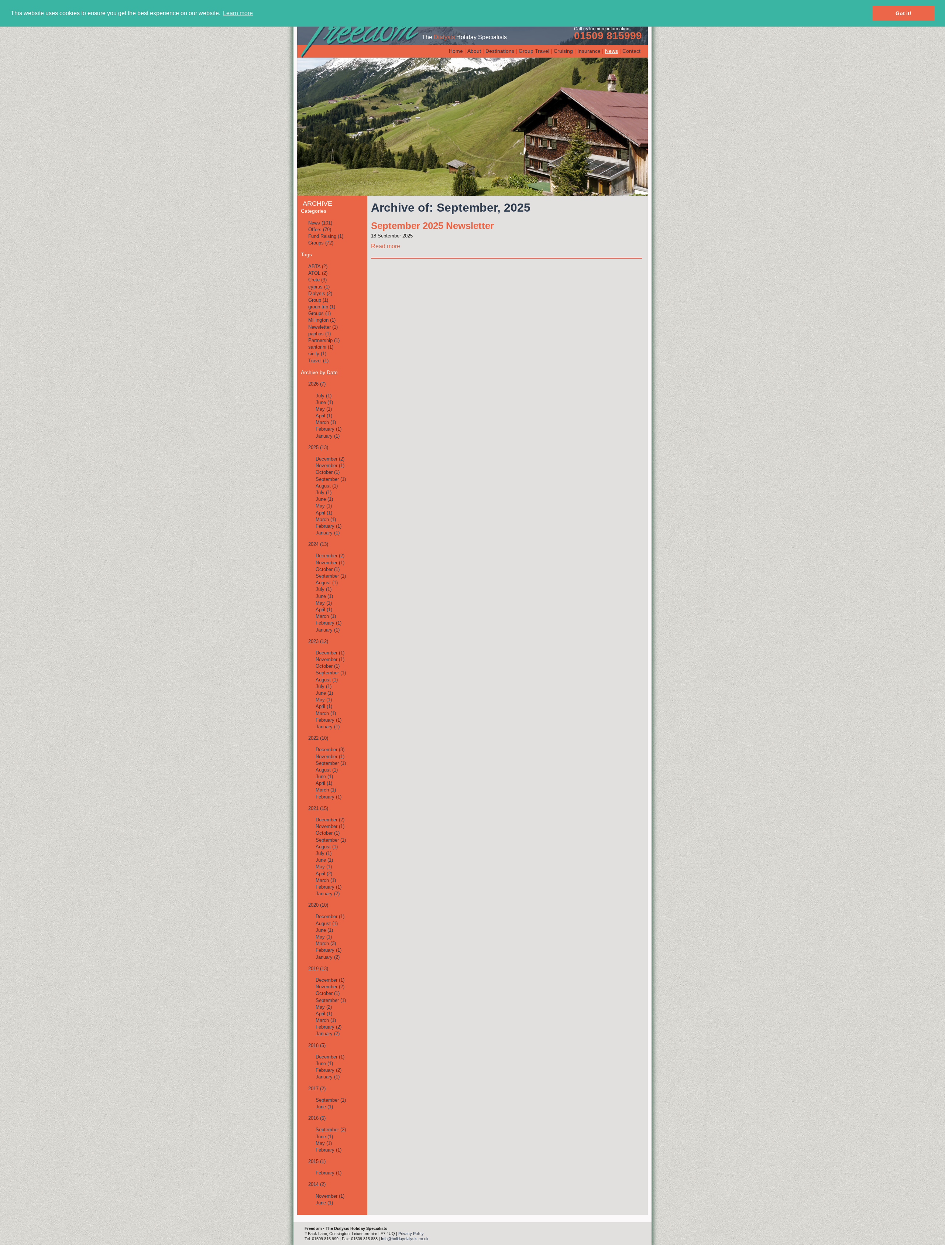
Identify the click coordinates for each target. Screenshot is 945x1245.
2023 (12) (318, 641)
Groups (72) (320, 243)
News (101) (320, 223)
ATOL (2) (317, 273)
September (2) (331, 1129)
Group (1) (318, 300)
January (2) (328, 893)
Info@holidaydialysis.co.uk (405, 1239)
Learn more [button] (238, 13)
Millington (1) (322, 320)
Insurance (589, 51)
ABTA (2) (317, 266)
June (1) (324, 402)
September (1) (331, 479)
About (474, 51)
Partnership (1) (324, 340)
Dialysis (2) (320, 293)
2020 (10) (318, 905)
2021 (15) (318, 808)
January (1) (328, 436)
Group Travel (534, 51)
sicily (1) (317, 353)
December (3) (330, 749)
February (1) (328, 429)
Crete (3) (317, 280)
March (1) (326, 422)
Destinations (499, 51)
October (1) (328, 472)
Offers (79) (319, 229)
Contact (631, 51)
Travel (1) (318, 360)
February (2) (328, 1027)
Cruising (563, 51)
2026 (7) (317, 384)
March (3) (326, 943)
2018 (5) (317, 1045)
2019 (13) (318, 968)
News (611, 51)
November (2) (330, 986)
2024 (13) (318, 544)
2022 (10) (318, 738)
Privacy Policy (411, 1233)
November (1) (330, 465)
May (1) (324, 409)
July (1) (323, 396)
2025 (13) (318, 447)
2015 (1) (317, 1161)
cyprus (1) (319, 287)
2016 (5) (317, 1118)
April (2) (324, 873)
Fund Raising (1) (325, 236)
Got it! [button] (903, 13)
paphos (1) (319, 333)
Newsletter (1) (323, 327)
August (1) (327, 486)
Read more (385, 246)
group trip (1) (321, 306)
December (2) (330, 459)
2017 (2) (317, 1088)
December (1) (330, 653)
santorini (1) (320, 347)
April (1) (324, 415)
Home (456, 51)
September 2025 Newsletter (432, 225)
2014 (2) (317, 1184)
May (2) (324, 1007)
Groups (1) (319, 313)
